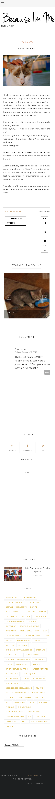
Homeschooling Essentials (18, 659)
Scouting (10, 698)
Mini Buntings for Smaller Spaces (37, 570)
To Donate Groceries (15, 717)
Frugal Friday (23, 640)
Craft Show (11, 626)
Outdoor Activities (39, 669)
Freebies (9, 640)
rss (43, 450)
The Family (26, 42)
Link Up (9, 664)
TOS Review (40, 717)
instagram (12, 450)
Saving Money (38, 693)
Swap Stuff (19, 702)
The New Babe (24, 707)
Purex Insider (39, 678)
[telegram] (11, 211)
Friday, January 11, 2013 (26, 352)
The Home (10, 707)
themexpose (32, 775)
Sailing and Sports (20, 693)
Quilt (26, 683)
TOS (29, 717)
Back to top (34, 783)
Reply (47, 372)
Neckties (36, 664)
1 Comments (44, 211)
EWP (45, 631)
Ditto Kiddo (11, 631)
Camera (42, 612)
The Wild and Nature (15, 712)
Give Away (22, 645)
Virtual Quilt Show (39, 721)
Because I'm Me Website (16, 607)
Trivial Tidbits (12, 721)
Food (46, 636)
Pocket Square (28, 674)
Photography (12, 674)
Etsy (37, 631)
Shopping (39, 698)
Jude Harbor (39, 659)
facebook (27, 450)
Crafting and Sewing (29, 626)
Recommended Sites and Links (19, 688)
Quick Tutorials (13, 683)
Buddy (11, 313)
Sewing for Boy (25, 698)
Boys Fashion (12, 612)
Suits (8, 702)
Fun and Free (40, 640)
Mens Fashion (22, 664)
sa (7, 693)
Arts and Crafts (13, 598)
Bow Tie (33, 607)
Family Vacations (13, 636)
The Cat (31, 702)
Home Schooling (33, 655)
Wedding (9, 726)
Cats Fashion (11, 617)
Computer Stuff (41, 617)
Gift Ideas (10, 645)
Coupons (32, 621)
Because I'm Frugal (14, 602)
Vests (24, 721)
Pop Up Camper (12, 678)
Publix (26, 678)
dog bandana (25, 631)
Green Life (40, 650)
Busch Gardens (28, 612)
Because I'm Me (33, 602)
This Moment (34, 712)
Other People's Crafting (17, 669)
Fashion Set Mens (32, 636)
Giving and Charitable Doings (19, 650)
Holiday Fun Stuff (14, 655)
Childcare (25, 617)
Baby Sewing (30, 598)
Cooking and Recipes (15, 621)
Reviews (39, 688)
